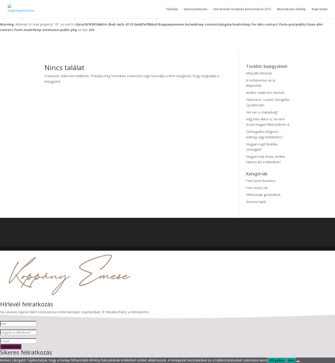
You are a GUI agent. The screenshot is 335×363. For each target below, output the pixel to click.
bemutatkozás (195, 9)
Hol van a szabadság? (262, 112)
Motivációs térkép (291, 9)
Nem (291, 360)
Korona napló (256, 202)
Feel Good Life (257, 188)
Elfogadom (276, 360)
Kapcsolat (320, 9)
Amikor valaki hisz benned (265, 92)
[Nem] (298, 361)
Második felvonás (259, 73)
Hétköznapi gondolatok (263, 194)
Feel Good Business (261, 181)
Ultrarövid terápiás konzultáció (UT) (242, 9)
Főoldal (172, 9)
